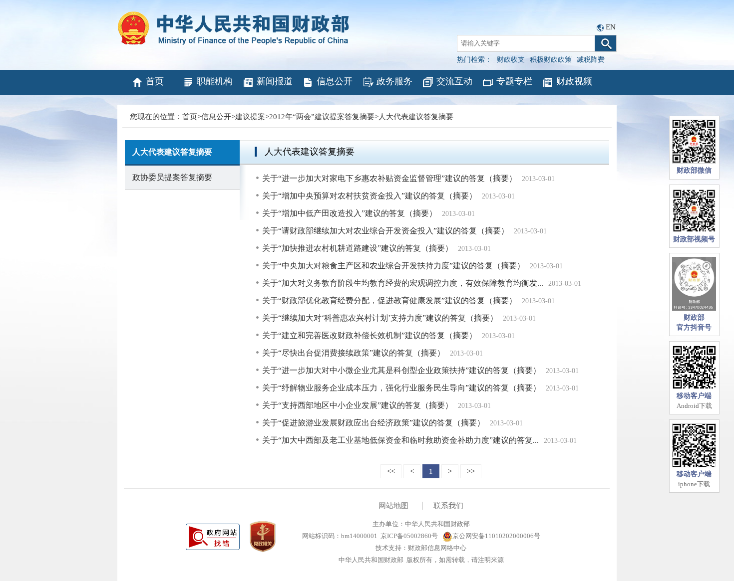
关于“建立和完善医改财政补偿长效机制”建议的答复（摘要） (369, 335)
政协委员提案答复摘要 (172, 177)
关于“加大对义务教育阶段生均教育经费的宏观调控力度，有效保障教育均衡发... (402, 283)
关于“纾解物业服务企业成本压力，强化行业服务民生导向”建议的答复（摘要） (401, 388)
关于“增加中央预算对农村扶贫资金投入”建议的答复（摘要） (369, 196)
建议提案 (250, 117)
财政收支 (511, 59)
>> (471, 471)
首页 (155, 81)
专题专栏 (514, 81)
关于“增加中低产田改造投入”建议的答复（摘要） (349, 213)
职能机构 (215, 81)
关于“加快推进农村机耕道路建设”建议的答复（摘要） (357, 248)
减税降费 (591, 59)
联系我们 (448, 506)
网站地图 (393, 506)
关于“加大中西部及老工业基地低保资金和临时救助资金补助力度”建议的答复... (400, 440)
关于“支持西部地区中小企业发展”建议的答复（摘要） (357, 405)
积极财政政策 (551, 59)
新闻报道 (275, 81)
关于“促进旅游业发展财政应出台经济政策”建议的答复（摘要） (373, 422)
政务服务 (394, 81)
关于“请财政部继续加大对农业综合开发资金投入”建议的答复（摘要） (385, 230)
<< (391, 471)
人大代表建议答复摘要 (415, 117)
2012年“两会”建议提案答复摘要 (321, 117)
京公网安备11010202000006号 (496, 536)
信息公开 (335, 81)
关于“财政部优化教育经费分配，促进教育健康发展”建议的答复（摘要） (389, 300)
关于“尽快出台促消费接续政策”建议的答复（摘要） (353, 353)
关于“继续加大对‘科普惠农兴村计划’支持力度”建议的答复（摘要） (380, 318)
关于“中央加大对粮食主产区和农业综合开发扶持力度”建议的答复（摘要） (393, 265)
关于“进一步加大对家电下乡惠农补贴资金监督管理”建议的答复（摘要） (389, 178)
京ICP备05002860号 (409, 536)
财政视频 (574, 81)
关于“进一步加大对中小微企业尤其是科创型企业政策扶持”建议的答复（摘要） (401, 370)
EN (611, 27)
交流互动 (454, 81)
